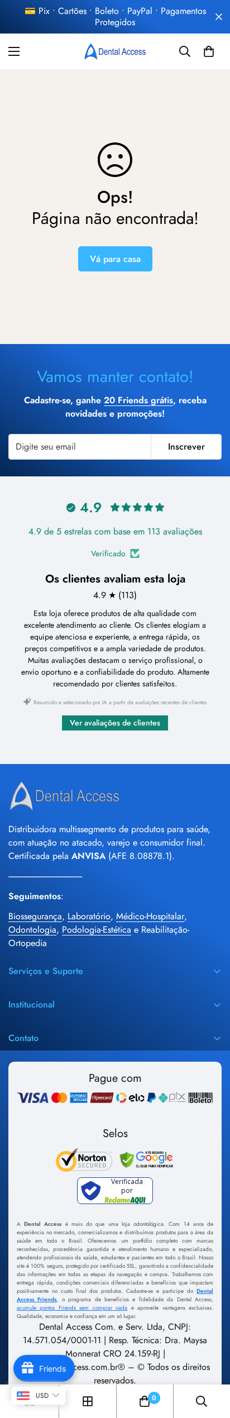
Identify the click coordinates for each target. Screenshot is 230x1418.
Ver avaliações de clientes (115, 722)
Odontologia (32, 929)
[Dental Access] (115, 51)
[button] (209, 51)
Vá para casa (115, 258)
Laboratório (89, 916)
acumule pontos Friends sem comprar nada (72, 1308)
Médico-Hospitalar (150, 916)
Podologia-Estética (96, 929)
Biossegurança (35, 916)
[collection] (87, 1401)
